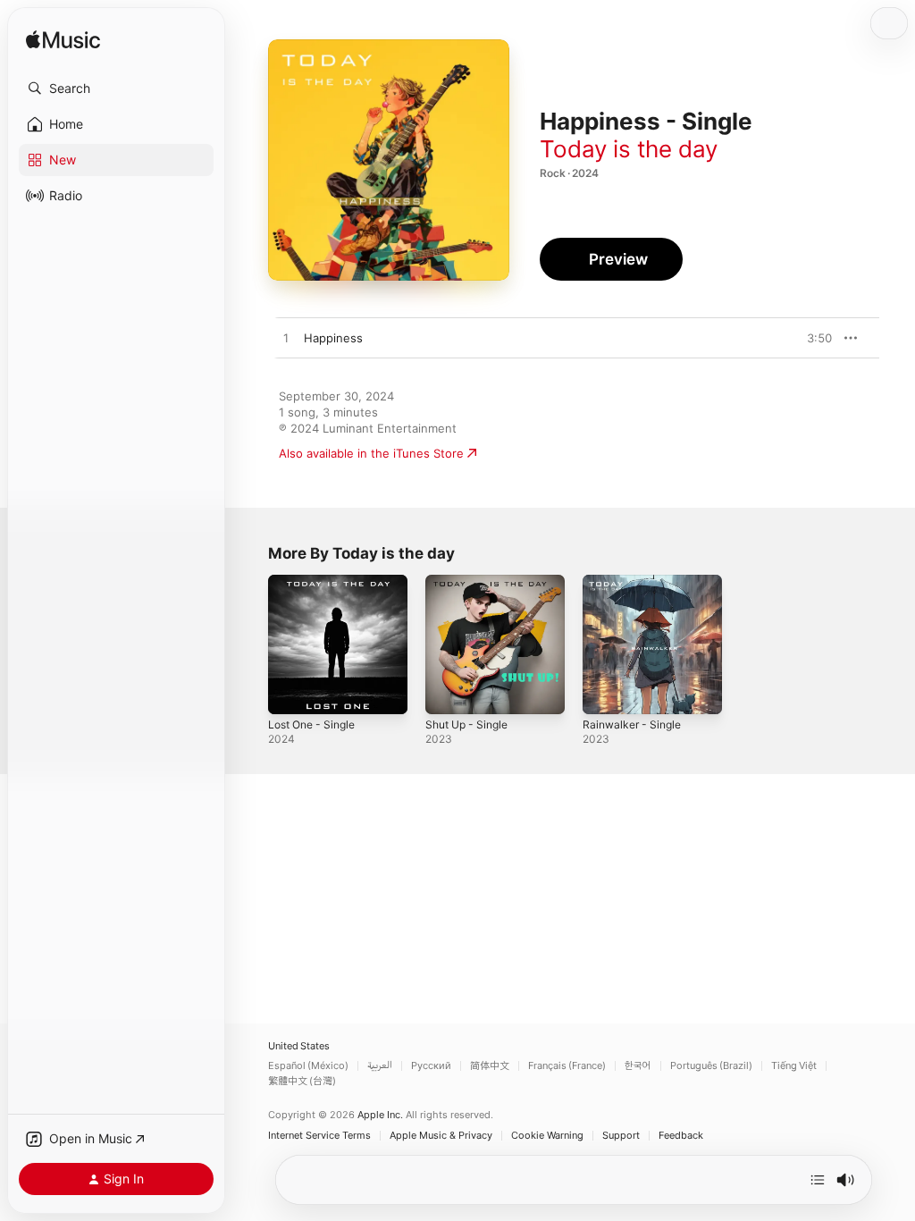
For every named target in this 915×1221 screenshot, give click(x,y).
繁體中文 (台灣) (302, 1081)
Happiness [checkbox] (333, 338)
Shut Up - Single (466, 724)
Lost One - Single (311, 724)
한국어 (638, 1066)
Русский (431, 1066)
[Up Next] (817, 1179)
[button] (116, 88)
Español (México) (308, 1066)
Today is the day (629, 149)
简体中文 (489, 1066)
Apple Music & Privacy (441, 1136)
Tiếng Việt (794, 1066)
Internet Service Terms (319, 1136)
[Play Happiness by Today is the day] (286, 339)
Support (621, 1136)
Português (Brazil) (711, 1066)
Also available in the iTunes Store (371, 453)
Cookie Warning (547, 1136)
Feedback (681, 1136)
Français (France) (567, 1066)
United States (299, 1046)
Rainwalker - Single (632, 724)
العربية (379, 1066)
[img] (63, 40)
